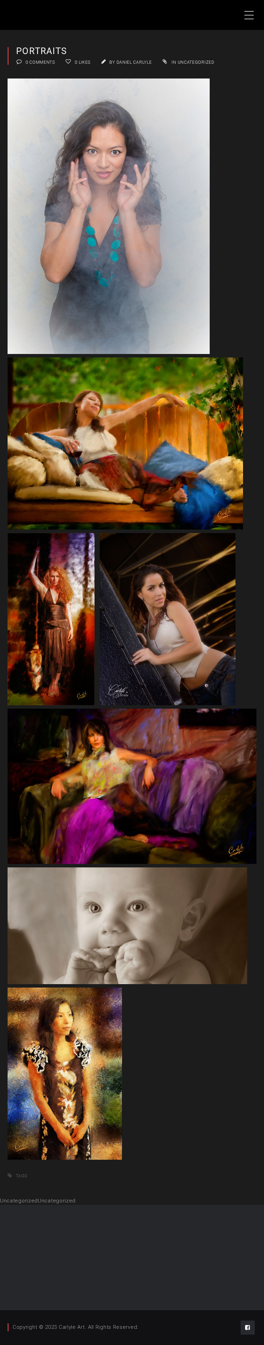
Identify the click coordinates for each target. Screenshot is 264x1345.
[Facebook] (248, 1328)
